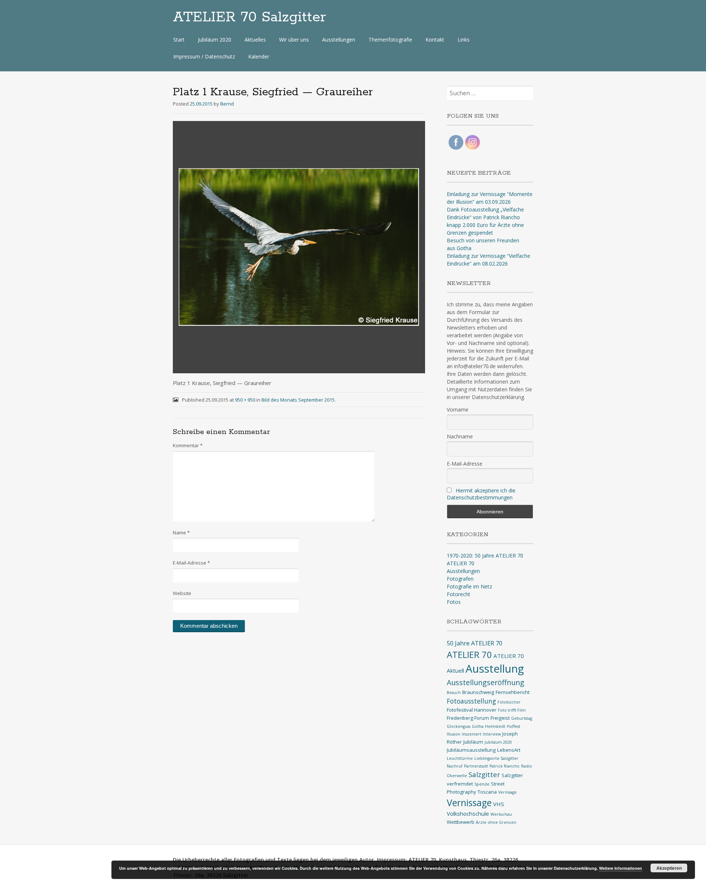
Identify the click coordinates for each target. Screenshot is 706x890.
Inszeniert (471, 734)
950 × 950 (245, 399)
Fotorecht (458, 594)
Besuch (454, 692)
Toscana (487, 791)
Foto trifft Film (512, 710)
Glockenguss (458, 726)
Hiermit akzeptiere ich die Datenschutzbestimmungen (481, 494)
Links (463, 39)
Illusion (453, 734)
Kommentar (188, 445)
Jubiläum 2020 (214, 39)
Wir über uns (294, 39)
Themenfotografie (390, 39)
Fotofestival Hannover (471, 709)
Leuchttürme (460, 758)
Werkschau (501, 814)
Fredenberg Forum (468, 718)
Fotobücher (509, 702)
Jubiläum (473, 741)
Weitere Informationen (620, 868)
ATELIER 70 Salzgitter (249, 17)
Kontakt (434, 39)
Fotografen (460, 578)
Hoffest (513, 726)
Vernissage (469, 803)
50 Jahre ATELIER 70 (474, 643)
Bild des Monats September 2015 (298, 399)
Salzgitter (484, 774)
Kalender (258, 56)
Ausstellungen (338, 39)
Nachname (460, 436)
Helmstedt (495, 726)
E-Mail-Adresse (191, 562)
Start (179, 39)
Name (181, 532)
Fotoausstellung (471, 701)
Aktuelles (255, 39)
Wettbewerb (460, 822)
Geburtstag (521, 718)
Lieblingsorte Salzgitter (496, 758)
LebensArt (508, 750)
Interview (492, 734)
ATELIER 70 (460, 563)
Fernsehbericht (513, 692)
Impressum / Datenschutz (204, 56)
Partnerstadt (476, 766)
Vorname (457, 409)
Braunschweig (478, 692)
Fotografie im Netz (469, 586)
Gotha (478, 726)
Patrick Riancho (504, 766)
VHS (498, 804)
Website (182, 593)
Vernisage (507, 792)
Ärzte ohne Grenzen (496, 822)
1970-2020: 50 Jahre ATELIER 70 (485, 555)
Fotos (454, 601)
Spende (481, 784)
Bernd (227, 103)
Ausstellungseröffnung (485, 682)
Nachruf (455, 766)
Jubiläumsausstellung (471, 750)
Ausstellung (495, 668)
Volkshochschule (468, 813)
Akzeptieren (669, 868)
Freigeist (500, 718)
